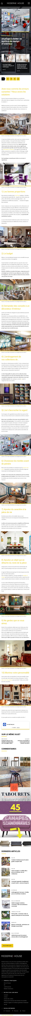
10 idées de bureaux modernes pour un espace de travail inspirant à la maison (22, 66)
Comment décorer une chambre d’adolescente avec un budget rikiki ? (7, 742)
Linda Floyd (17, 195)
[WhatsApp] (18, 78)
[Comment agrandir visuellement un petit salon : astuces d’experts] (6, 883)
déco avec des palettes (7, 680)
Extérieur (14, 890)
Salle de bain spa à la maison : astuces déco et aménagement (19, 936)
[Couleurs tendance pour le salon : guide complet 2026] (6, 861)
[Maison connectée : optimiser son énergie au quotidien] (6, 926)
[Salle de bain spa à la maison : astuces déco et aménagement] (6, 936)
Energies (13, 922)
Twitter (23, 1010)
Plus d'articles (7, 945)
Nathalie (11, 724)
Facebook (7, 1010)
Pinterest (16, 1010)
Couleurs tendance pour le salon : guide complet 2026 (20, 860)
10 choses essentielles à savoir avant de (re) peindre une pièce (23, 742)
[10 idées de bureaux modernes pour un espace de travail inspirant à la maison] (22, 58)
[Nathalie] (5, 724)
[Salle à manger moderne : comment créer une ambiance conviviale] (6, 904)
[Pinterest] (14, 78)
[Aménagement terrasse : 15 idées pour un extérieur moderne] (6, 893)
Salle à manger (15, 900)
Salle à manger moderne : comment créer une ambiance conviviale (19, 904)
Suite (4, 69)
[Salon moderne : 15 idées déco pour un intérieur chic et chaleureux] (6, 872)
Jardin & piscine (15, 911)
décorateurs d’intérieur (8, 149)
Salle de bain (15, 933)
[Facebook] (7, 78)
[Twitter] (11, 78)
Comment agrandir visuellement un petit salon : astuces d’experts (20, 882)
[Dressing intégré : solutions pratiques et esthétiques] (8, 58)
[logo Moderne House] (15, 3)
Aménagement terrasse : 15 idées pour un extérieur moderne (20, 892)
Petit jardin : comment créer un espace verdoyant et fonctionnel (20, 914)
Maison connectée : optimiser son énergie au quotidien (20, 925)
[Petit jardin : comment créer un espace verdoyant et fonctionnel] (6, 915)
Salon (13, 857)
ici (21, 379)
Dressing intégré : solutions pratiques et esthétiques (8, 66)
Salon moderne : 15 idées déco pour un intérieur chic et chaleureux (19, 872)
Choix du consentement (7, 1015)
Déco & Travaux (7, 35)
